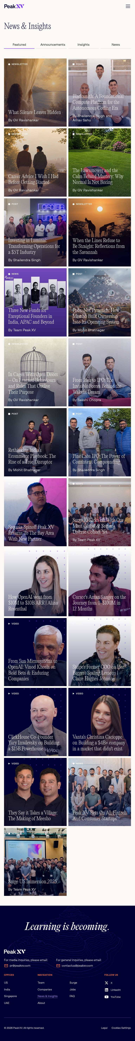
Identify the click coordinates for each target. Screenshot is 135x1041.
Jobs (73, 989)
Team (41, 982)
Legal (104, 1027)
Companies (45, 989)
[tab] (19, 45)
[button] (127, 6)
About (41, 1003)
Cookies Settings (121, 1027)
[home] (14, 6)
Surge (73, 982)
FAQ (72, 996)
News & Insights (48, 996)
